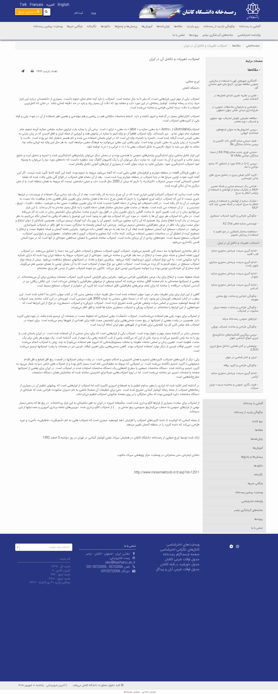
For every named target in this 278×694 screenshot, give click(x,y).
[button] (28, 11)
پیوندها (193, 35)
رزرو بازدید (193, 26)
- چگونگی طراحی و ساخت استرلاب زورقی (234, 326)
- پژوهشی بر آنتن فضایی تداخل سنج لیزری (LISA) (234, 348)
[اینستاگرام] (237, 546)
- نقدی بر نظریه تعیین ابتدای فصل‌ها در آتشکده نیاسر (236, 97)
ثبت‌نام (78, 13)
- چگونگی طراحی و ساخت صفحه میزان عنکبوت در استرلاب (235, 309)
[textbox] (45, 547)
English (63, 5)
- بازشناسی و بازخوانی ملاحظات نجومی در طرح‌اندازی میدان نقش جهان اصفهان (235, 109)
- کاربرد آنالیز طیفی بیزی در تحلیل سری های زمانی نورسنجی (233, 177)
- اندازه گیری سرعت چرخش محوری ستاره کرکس (234, 375)
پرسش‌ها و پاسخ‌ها (126, 26)
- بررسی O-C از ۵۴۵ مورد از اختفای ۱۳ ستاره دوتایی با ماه (233, 165)
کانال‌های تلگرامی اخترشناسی (179, 550)
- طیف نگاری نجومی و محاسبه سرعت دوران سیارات (233, 386)
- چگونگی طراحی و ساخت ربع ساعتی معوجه (237, 298)
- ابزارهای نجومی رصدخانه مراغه (240, 319)
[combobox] (43, 547)
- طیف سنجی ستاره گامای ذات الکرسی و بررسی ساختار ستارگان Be (235, 143)
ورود (93, 13)
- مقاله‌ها (254, 70)
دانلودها (105, 26)
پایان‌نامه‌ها (163, 26)
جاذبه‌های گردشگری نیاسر (217, 35)
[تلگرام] (231, 546)
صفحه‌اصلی (253, 45)
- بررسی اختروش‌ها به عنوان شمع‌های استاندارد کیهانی (237, 131)
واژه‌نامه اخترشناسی (248, 35)
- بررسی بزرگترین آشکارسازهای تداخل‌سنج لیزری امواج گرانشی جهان (235, 336)
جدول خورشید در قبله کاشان (179, 564)
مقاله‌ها (178, 26)
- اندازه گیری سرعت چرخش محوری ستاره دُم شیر (234, 287)
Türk (23, 5)
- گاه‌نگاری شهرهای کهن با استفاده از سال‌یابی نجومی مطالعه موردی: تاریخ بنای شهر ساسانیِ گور (233, 84)
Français (36, 5)
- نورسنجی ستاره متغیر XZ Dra (240, 223)
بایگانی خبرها (75, 26)
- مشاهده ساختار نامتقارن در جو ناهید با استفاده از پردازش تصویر (235, 233)
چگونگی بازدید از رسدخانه (219, 26)
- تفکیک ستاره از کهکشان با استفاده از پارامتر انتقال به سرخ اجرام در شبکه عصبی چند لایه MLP (233, 204)
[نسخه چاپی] (32, 71)
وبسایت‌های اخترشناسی (183, 545)
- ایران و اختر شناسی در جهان (241, 357)
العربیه (50, 5)
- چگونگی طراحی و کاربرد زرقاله (240, 365)
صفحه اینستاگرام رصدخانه (181, 554)
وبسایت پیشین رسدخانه (48, 26)
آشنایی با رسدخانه (249, 26)
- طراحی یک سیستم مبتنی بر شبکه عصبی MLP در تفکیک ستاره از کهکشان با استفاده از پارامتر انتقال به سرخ (233, 189)
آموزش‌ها (147, 26)
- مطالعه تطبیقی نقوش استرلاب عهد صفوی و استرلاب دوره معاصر (234, 120)
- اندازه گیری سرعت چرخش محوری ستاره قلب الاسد (234, 252)
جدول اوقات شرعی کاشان (182, 559)
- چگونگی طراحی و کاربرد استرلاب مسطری (234, 215)
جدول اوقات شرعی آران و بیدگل (177, 569)
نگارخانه (91, 26)
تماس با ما (179, 35)
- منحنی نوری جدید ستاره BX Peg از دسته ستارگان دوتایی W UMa (234, 154)
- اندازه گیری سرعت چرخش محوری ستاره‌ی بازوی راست (233, 264)
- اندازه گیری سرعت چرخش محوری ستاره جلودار (234, 275)
